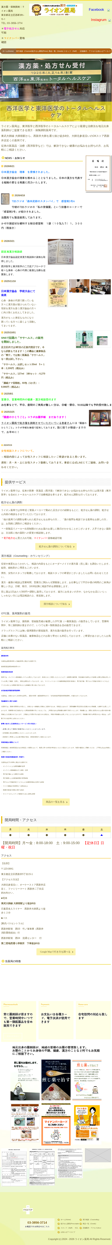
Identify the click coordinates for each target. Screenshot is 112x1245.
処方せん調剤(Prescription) (40, 51)
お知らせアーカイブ (104, 51)
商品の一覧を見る (55, 802)
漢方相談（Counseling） (24, 51)
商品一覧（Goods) (56, 51)
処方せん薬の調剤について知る (55, 546)
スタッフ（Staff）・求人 (72, 51)
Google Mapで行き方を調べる (55, 952)
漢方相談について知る (55, 604)
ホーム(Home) (8, 51)
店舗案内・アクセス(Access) (88, 51)
